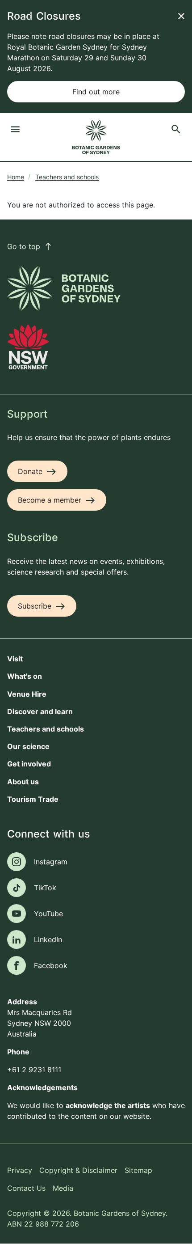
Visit (15, 658)
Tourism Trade (32, 799)
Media (63, 1188)
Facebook (50, 965)
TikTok (45, 887)
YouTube (48, 913)
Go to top (30, 246)
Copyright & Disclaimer (78, 1170)
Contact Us (26, 1188)
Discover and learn (40, 711)
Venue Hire (26, 694)
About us (23, 781)
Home (15, 177)
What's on (24, 676)
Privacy (19, 1170)
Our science (28, 746)
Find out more (96, 91)
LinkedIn (48, 939)
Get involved (29, 763)
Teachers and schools (67, 177)
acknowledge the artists (108, 1105)
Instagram (50, 861)
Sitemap (138, 1170)
